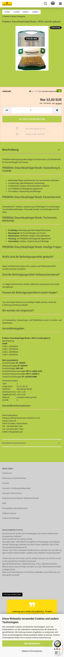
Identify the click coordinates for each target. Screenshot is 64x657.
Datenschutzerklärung (41, 638)
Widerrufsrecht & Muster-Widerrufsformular (20, 498)
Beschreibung (10, 149)
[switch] (57, 652)
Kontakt (5, 483)
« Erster (7, 12)
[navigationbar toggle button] (60, 3)
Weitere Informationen (32, 651)
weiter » (26, 12)
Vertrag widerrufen (12, 594)
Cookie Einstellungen (11, 518)
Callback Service (9, 513)
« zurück (16, 12)
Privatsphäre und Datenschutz (15, 508)
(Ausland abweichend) (50, 91)
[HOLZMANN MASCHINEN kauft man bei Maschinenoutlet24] (6, 3)
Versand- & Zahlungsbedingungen (16, 488)
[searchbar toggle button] (45, 3)
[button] (6, 110)
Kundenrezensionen (14, 442)
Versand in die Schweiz (12, 493)
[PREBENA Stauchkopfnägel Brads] (32, 48)
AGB (4, 503)
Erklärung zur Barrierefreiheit (14, 478)
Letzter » (35, 12)
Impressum (7, 473)
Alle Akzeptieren (32, 643)
